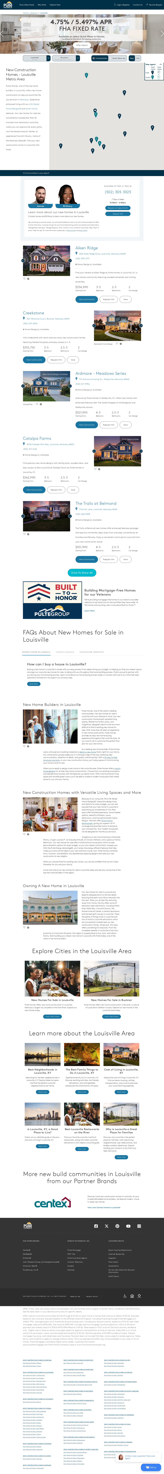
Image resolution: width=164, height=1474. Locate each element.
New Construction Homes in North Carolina (81, 1449)
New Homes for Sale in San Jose (32, 1392)
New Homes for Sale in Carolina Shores (75, 1452)
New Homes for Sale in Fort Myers (33, 1414)
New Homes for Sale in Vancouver (114, 1457)
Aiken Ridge (87, 247)
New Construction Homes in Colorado (38, 1399)
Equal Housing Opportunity (120, 1250)
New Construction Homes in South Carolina (121, 1391)
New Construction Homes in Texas (117, 1424)
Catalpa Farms (37, 438)
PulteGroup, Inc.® (30, 1270)
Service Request (155, 5)
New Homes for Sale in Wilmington (74, 1464)
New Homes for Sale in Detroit (73, 1394)
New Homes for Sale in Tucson (32, 1366)
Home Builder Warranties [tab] (92, 652)
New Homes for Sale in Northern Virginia (116, 1445)
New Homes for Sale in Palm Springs (33, 1384)
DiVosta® (27, 1258)
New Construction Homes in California (38, 1372)
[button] (26, 5)
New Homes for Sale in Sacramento (33, 1390)
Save (126, 299)
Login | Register (123, 5)
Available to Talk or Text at (118, 186)
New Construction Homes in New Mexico (79, 1437)
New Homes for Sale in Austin (113, 1427)
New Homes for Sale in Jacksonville (33, 1417)
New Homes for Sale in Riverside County (35, 1387)
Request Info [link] (118, 214)
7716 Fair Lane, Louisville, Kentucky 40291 (98, 509)
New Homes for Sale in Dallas (113, 1430)
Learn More (89, 610)
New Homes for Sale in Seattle (113, 1454)
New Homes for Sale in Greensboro (74, 1458)
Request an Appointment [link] (118, 208)
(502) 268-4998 (83, 514)
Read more (42, 1092)
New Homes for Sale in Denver (32, 1402)
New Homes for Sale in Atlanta (32, 1446)
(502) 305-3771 (83, 258)
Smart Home (31, 108)
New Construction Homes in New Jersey (79, 1422)
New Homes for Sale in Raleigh (73, 1461)
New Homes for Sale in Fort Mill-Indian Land (117, 1400)
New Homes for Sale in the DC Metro (74, 1375)
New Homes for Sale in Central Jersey (75, 1431)
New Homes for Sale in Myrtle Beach (115, 1408)
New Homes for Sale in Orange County (34, 1381)
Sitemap (70, 1270)
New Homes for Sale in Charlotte (73, 1455)
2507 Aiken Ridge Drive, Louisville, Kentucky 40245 (102, 254)
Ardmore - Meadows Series (101, 373)
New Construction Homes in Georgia (37, 1443)
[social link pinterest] (28, 279)
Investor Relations (75, 1262)
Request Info (108, 299)
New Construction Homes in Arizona (37, 1360)
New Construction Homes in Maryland (78, 1369)
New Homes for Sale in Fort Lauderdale (34, 1411)
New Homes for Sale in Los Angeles (33, 1378)
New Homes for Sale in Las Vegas (73, 1413)
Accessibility (114, 1266)
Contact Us (137, 5)
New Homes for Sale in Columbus (114, 1366)
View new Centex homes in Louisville (104, 1207)
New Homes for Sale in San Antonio (114, 1436)
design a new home (88, 752)
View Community (87, 299)
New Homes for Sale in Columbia (114, 1397)
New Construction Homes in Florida (37, 1408)
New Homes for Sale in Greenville (114, 1402)
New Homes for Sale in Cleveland (114, 1363)
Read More (34, 684)
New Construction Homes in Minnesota (79, 1400)
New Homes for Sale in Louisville (73, 1363)
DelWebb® (27, 1254)
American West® (30, 1266)
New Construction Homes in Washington (120, 1451)
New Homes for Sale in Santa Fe (73, 1443)
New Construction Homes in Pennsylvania (120, 1382)
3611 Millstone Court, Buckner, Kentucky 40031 (48, 319)
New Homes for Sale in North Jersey (74, 1428)
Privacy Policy (92, 1296)
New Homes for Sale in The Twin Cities (75, 1403)
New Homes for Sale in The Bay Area (34, 1375)
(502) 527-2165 (30, 449)
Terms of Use (75, 1296)
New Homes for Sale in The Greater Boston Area (78, 1384)
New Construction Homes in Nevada (77, 1410)
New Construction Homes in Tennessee (119, 1415)
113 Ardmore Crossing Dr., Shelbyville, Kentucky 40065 (104, 379)
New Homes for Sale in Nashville (113, 1418)
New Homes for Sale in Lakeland (32, 1420)
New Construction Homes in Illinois (37, 1456)
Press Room (113, 1262)
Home (25, 13)
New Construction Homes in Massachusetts (80, 1382)
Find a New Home (52, 1017)
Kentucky (33, 13)
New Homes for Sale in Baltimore (73, 1372)
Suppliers (112, 1258)
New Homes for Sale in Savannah (33, 1449)
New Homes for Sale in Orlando (32, 1426)
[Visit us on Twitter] (107, 1227)
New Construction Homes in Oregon (118, 1372)
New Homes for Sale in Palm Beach (33, 1428)
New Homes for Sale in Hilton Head (114, 1405)
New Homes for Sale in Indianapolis (33, 1468)
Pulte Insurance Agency (77, 1258)
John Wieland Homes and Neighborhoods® (41, 1262)
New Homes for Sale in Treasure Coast (34, 1437)
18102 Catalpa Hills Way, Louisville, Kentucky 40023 (50, 444)
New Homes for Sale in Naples (32, 1423)
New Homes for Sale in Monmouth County (76, 1425)
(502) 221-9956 (83, 384)
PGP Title (71, 1254)
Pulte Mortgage (74, 1250)
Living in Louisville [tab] (65, 652)
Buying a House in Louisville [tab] (36, 652)
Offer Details (82, 45)
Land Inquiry (114, 1276)
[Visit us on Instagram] (139, 1227)
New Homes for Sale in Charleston (114, 1394)
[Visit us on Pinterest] (117, 1227)
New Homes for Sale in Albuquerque (74, 1440)
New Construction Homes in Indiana (37, 1465)
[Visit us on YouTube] (128, 1227)
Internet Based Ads (117, 1254)
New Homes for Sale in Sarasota (32, 1431)
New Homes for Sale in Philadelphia (114, 1384)
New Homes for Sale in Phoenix (32, 1363)
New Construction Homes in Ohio (117, 1360)
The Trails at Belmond (96, 503)
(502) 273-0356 (30, 323)
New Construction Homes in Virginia (118, 1442)
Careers (70, 1266)
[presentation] (1, 34)
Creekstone (33, 312)
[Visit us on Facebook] (96, 1227)
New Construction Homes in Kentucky (78, 1360)
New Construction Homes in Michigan (78, 1391)
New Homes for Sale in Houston (113, 1433)
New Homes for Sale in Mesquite (73, 1415)
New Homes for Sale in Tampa (32, 1434)
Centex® (26, 1250)
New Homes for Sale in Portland (113, 1375)
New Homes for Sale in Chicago (32, 1459)
